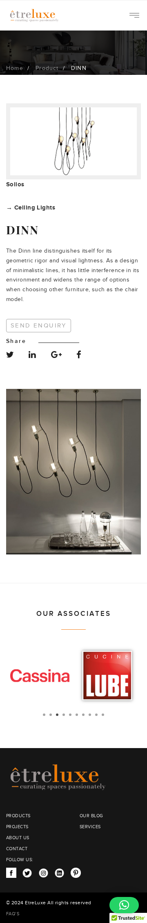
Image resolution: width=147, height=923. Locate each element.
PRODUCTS (18, 815)
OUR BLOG (91, 815)
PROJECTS (17, 826)
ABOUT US (17, 837)
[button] (124, 905)
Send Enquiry (39, 325)
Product (47, 68)
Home (14, 68)
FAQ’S (12, 913)
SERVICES (90, 826)
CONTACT (16, 848)
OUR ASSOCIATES (73, 614)
